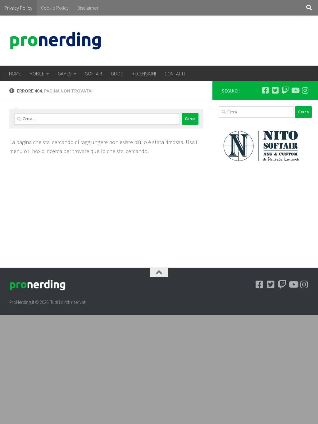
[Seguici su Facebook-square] (265, 90)
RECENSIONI (144, 73)
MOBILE (37, 73)
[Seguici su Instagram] (305, 90)
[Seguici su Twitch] (285, 90)
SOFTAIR (93, 73)
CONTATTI (175, 73)
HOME (15, 73)
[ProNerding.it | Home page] (55, 40)
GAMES (65, 73)
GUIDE (117, 73)
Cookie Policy (55, 8)
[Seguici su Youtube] (295, 90)
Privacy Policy (18, 8)
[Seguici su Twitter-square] (275, 90)
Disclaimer (87, 8)
